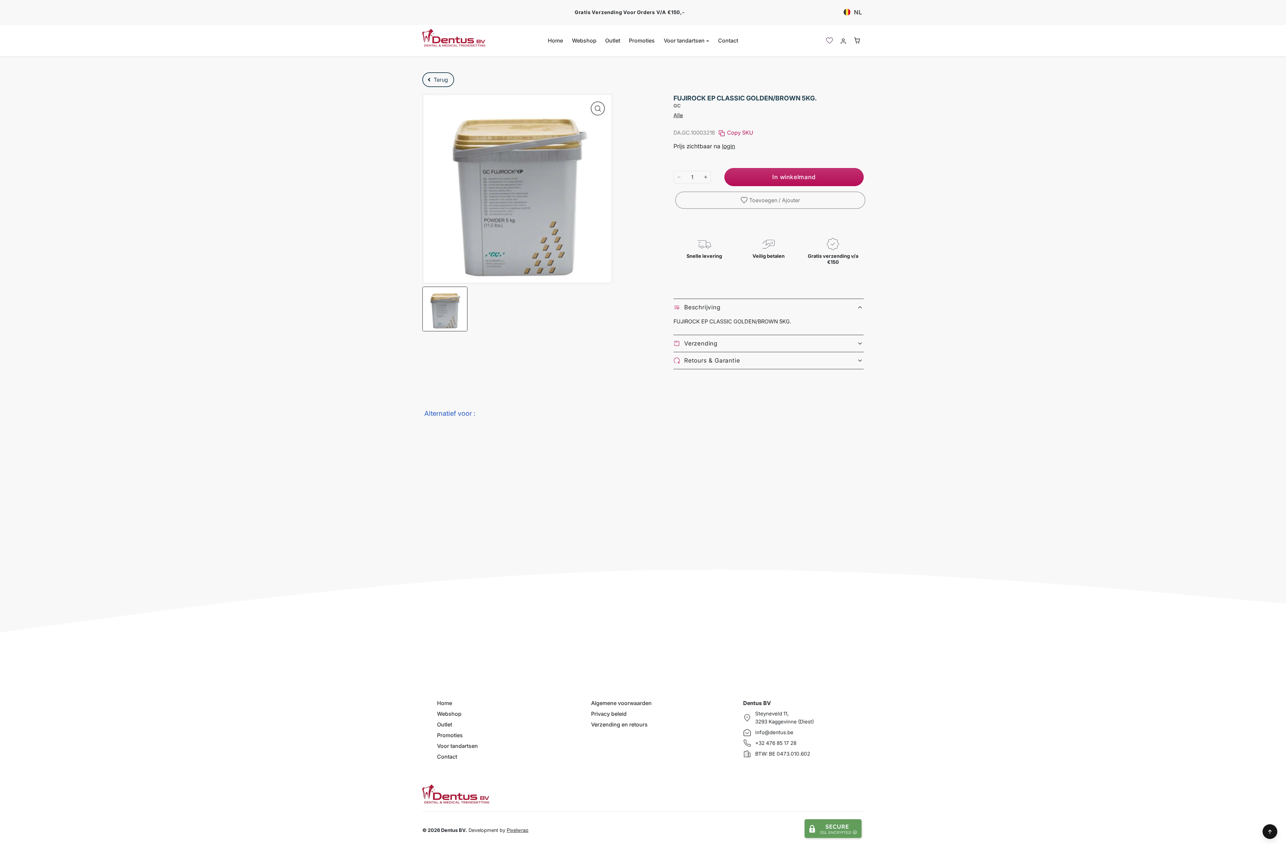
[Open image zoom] (598, 108)
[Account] (843, 40)
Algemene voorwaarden (621, 703)
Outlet (612, 40)
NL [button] (858, 12)
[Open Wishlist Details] (829, 40)
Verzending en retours (619, 724)
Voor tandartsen (457, 746)
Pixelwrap (517, 830)
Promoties (642, 40)
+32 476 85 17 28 (775, 743)
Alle (678, 115)
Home (555, 40)
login (728, 146)
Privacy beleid (609, 713)
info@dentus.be (774, 732)
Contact (728, 40)
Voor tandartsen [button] (685, 40)
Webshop (584, 40)
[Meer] (705, 177)
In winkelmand (793, 176)
